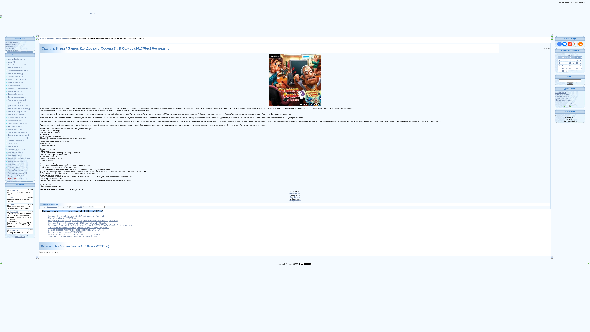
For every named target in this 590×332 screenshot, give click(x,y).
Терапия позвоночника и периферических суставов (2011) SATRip (78, 227)
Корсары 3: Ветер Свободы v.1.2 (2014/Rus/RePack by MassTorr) (78, 223)
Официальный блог (563, 94)
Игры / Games (13, 179)
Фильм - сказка (13, 147)
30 (563, 71)
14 (581, 63)
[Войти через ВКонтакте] (564, 44)
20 (577, 66)
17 (566, 66)
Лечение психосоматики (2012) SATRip (66, 232)
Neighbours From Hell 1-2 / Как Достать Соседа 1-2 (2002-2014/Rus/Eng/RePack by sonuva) (90, 225)
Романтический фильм (17, 138)
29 (559, 71)
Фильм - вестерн (14, 74)
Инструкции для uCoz (563, 100)
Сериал (10, 144)
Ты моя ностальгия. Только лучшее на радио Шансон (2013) (76, 237)
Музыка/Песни (13, 170)
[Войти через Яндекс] (570, 44)
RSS (583, 4)
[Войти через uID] (559, 44)
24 (566, 68)
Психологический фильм (17, 135)
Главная (93, 13)
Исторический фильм (16, 97)
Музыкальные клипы (16, 173)
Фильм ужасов (13, 155)
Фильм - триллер (14, 152)
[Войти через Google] (575, 44)
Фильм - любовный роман (18, 109)
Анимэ (10, 62)
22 (559, 68)
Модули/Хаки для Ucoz (16, 167)
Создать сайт (560, 93)
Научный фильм (14, 126)
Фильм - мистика (14, 114)
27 (577, 68)
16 (563, 66)
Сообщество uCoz (562, 96)
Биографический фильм (17, 71)
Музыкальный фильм (16, 123)
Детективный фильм (16, 82)
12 (573, 63)
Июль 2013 (570, 55)
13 (577, 63)
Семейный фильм (15, 141)
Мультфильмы (13, 120)
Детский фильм (14, 85)
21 (581, 66)
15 (559, 66)
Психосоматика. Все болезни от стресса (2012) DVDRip (74, 234)
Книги (10, 164)
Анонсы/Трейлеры (15, 59)
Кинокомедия (13, 103)
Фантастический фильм (17, 158)
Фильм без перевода (16, 65)
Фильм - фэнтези (14, 161)
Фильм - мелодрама (15, 112)
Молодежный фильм (16, 117)
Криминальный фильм (16, 106)
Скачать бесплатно (47, 38)
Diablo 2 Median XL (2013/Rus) (62, 218)
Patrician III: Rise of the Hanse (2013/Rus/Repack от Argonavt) (76, 216)
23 (563, 68)
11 (570, 63)
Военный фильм (14, 76)
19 (573, 66)
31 (566, 71)
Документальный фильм (17, 88)
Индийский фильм (15, 94)
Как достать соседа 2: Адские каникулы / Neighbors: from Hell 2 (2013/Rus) (83, 220)
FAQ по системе (561, 98)
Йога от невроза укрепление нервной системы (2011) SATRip (76, 230)
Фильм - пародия (14, 129)
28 (581, 68)
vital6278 (79, 207)
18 (570, 66)
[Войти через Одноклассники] (580, 44)
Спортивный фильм (15, 149)
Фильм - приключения (16, 132)
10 (566, 63)
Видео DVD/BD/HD (15, 79)
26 (573, 68)
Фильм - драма (13, 91)
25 (570, 68)
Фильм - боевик (14, 68)
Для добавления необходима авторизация (20, 236)
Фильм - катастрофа (16, 100)
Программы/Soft (14, 176)
